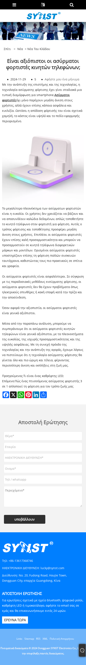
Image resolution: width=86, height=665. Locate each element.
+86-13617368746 (21, 561)
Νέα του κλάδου (38, 49)
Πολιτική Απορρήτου (62, 639)
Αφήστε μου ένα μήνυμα (62, 79)
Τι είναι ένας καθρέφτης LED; (43, 376)
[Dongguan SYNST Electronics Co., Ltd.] (43, 15)
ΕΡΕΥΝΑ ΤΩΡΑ (15, 620)
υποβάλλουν (24, 519)
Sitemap (29, 639)
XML (45, 639)
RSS (38, 639)
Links (19, 639)
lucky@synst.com (52, 568)
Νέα (20, 49)
